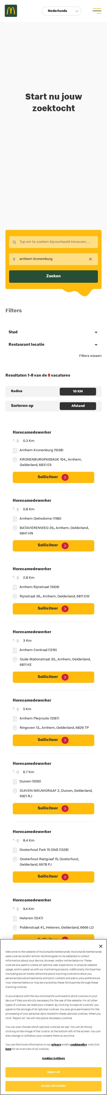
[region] (53, 1017)
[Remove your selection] (92, 259)
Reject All (53, 1072)
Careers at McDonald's (11, 11)
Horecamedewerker (32, 433)
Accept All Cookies (53, 1086)
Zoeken (53, 276)
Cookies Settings (53, 1058)
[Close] (100, 946)
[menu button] (96, 10)
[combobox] (53, 242)
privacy (56, 1044)
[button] (62, 11)
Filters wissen (90, 356)
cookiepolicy (78, 1044)
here (8, 1049)
